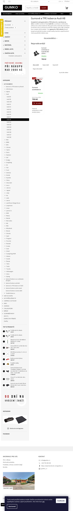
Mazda (8, 218)
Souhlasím (61, 501)
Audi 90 (9, 99)
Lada (7, 198)
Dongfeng (9, 162)
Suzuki (8, 259)
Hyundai (8, 178)
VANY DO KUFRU (8, 296)
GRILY (5, 303)
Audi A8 (9, 119)
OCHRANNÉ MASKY (9, 314)
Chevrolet (9, 183)
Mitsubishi (9, 228)
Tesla (7, 266)
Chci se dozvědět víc (50, 38)
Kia (7, 195)
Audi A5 (9, 112)
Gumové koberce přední (13, 283)
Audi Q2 (9, 122)
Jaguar (8, 190)
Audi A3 (9, 107)
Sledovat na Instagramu (16, 428)
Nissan (8, 231)
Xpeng (8, 276)
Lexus (8, 208)
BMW (7, 142)
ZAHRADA (6, 306)
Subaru (8, 256)
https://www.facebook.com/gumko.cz (52, 466)
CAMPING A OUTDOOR (10, 301)
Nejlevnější (46, 65)
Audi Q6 (9, 132)
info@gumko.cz (45, 460)
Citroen (8, 147)
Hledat (44, 8)
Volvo (7, 274)
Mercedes (9, 221)
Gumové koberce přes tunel (14, 288)
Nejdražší (55, 65)
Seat (7, 249)
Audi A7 (9, 117)
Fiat (7, 168)
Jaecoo (8, 188)
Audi (7, 94)
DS (7, 165)
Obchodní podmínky (8, 462)
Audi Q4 (9, 127)
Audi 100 (9, 102)
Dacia (7, 152)
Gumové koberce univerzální (14, 291)
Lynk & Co (9, 211)
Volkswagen (9, 271)
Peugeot (8, 238)
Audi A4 (9, 109)
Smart (8, 251)
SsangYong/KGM (11, 254)
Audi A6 (9, 114)
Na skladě (9, 25)
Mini (7, 226)
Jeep (7, 193)
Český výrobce (10, 28)
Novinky (5, 467)
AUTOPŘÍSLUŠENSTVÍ (10, 298)
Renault (8, 244)
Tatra (7, 264)
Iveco (7, 185)
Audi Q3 (9, 125)
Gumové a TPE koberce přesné (15, 87)
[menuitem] (7, 13)
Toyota (8, 269)
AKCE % (6, 316)
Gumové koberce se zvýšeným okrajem (14, 280)
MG (7, 223)
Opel (7, 236)
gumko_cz (44, 469)
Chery (8, 180)
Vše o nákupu (34, 1)
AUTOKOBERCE (8, 84)
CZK (60, 1)
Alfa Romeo (9, 89)
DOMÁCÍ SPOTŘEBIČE (10, 319)
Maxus (8, 216)
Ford (7, 170)
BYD (7, 145)
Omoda (8, 233)
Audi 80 (9, 97)
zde (43, 502)
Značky (6, 321)
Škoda (8, 261)
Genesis (8, 173)
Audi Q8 (9, 137)
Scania (8, 246)
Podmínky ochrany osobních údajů (12, 465)
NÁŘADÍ (6, 311)
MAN (7, 213)
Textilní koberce (10, 293)
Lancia (8, 200)
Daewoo (8, 155)
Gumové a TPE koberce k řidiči (14, 286)
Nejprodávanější (37, 69)
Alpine (8, 92)
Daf (7, 157)
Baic (7, 140)
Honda (8, 175)
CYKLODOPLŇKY (8, 309)
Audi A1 (9, 104)
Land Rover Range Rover (13, 203)
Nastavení (12, 506)
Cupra (8, 150)
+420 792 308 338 (46, 463)
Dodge (8, 160)
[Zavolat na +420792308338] (6, 1)
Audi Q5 (9, 130)
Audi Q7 (9, 135)
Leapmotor (9, 206)
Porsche (8, 241)
